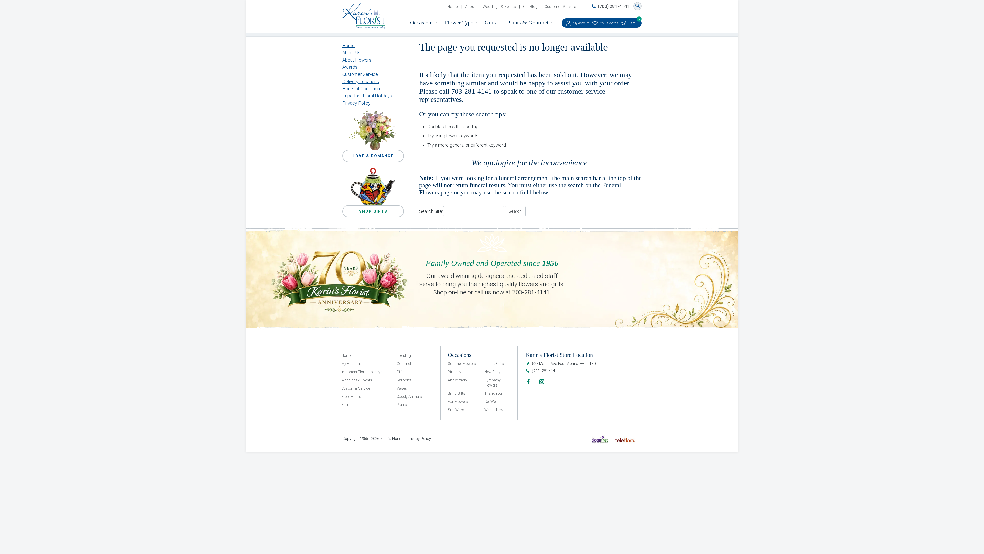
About (470, 6)
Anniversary (457, 380)
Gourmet (404, 364)
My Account (581, 23)
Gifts (490, 22)
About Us (351, 52)
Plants (402, 405)
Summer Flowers (462, 364)
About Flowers (356, 60)
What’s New (493, 410)
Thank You (493, 393)
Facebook (528, 381)
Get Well (490, 402)
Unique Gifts (494, 364)
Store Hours (351, 396)
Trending (404, 355)
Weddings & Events (499, 6)
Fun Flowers (458, 402)
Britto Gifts (456, 393)
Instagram (541, 381)
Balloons (404, 380)
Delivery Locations (360, 81)
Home (452, 6)
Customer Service (560, 6)
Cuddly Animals (409, 396)
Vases (402, 388)
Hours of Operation (361, 88)
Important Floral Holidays (367, 95)
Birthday (454, 372)
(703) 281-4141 (613, 6)
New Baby (492, 372)
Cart (631, 21)
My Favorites (609, 23)
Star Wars (456, 410)
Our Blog (530, 6)
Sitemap (348, 405)
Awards (349, 67)
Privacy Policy (356, 103)
